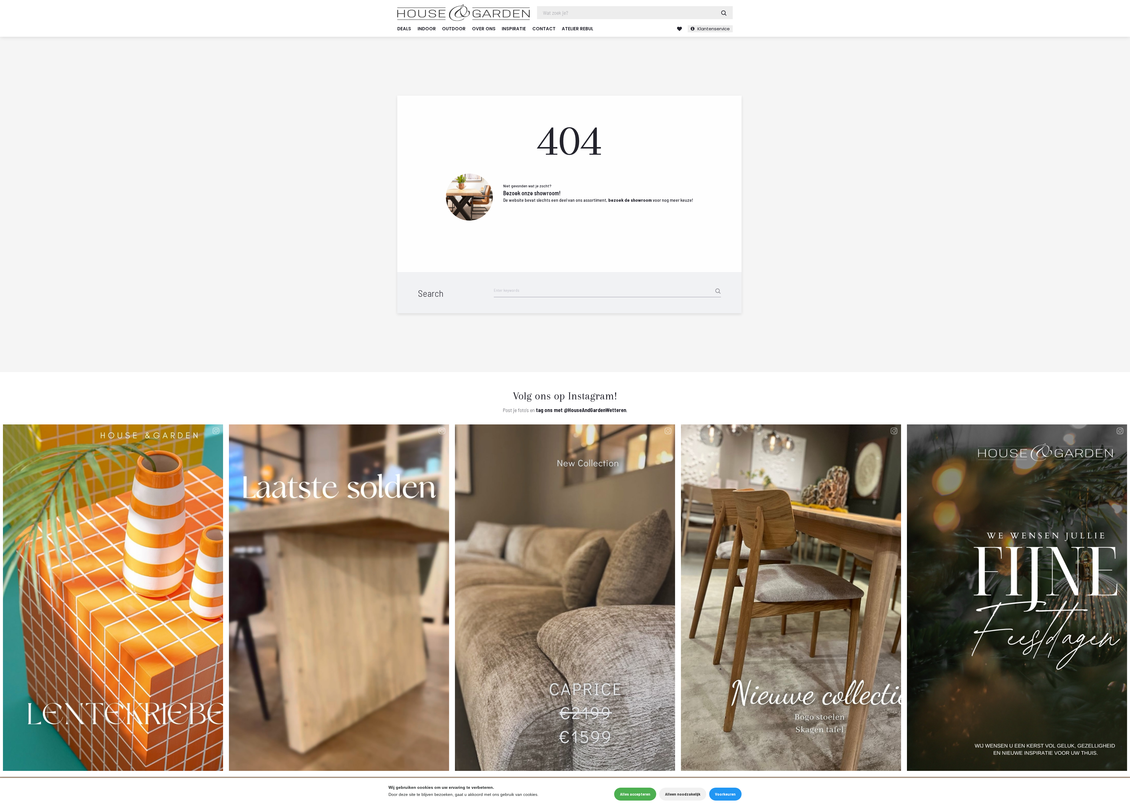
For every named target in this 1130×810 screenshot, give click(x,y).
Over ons (484, 29)
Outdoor (454, 29)
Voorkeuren (725, 793)
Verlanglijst (679, 28)
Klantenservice (713, 29)
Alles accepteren (635, 793)
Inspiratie (514, 29)
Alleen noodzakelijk (682, 793)
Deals (404, 29)
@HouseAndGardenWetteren (595, 410)
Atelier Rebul (577, 29)
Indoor (427, 29)
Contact (544, 29)
